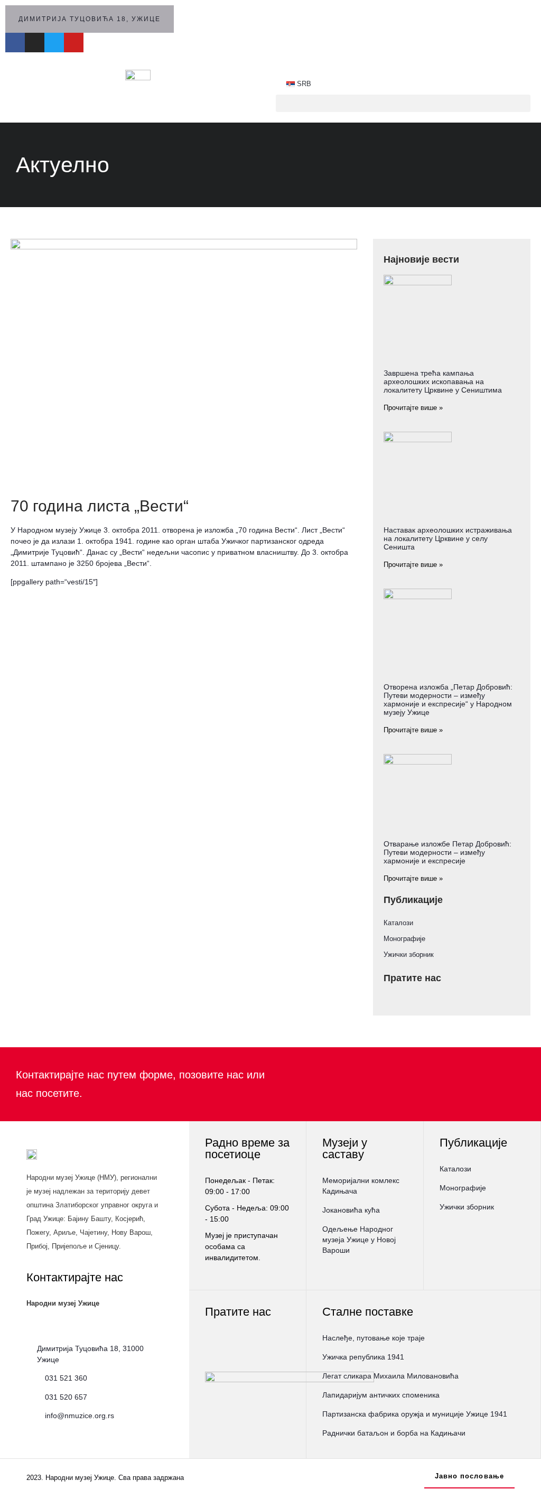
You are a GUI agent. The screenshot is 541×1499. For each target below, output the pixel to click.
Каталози (398, 923)
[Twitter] (54, 42)
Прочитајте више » (413, 408)
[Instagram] (34, 42)
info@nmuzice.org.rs (79, 1415)
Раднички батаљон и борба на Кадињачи (393, 1433)
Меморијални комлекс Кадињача (360, 1185)
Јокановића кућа (351, 1210)
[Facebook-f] (15, 42)
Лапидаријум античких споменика (381, 1395)
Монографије (404, 939)
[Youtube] (73, 42)
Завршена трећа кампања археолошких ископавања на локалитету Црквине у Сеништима (443, 381)
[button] (403, 103)
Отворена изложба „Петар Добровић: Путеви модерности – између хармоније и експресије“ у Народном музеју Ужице (448, 699)
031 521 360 (66, 1378)
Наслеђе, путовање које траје (373, 1338)
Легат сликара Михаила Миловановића (390, 1376)
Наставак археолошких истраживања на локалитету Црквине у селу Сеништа (448, 538)
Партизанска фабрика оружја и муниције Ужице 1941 (414, 1414)
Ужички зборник (409, 954)
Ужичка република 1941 (363, 1357)
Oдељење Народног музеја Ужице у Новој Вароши (359, 1239)
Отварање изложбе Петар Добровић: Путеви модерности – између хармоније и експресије (447, 852)
